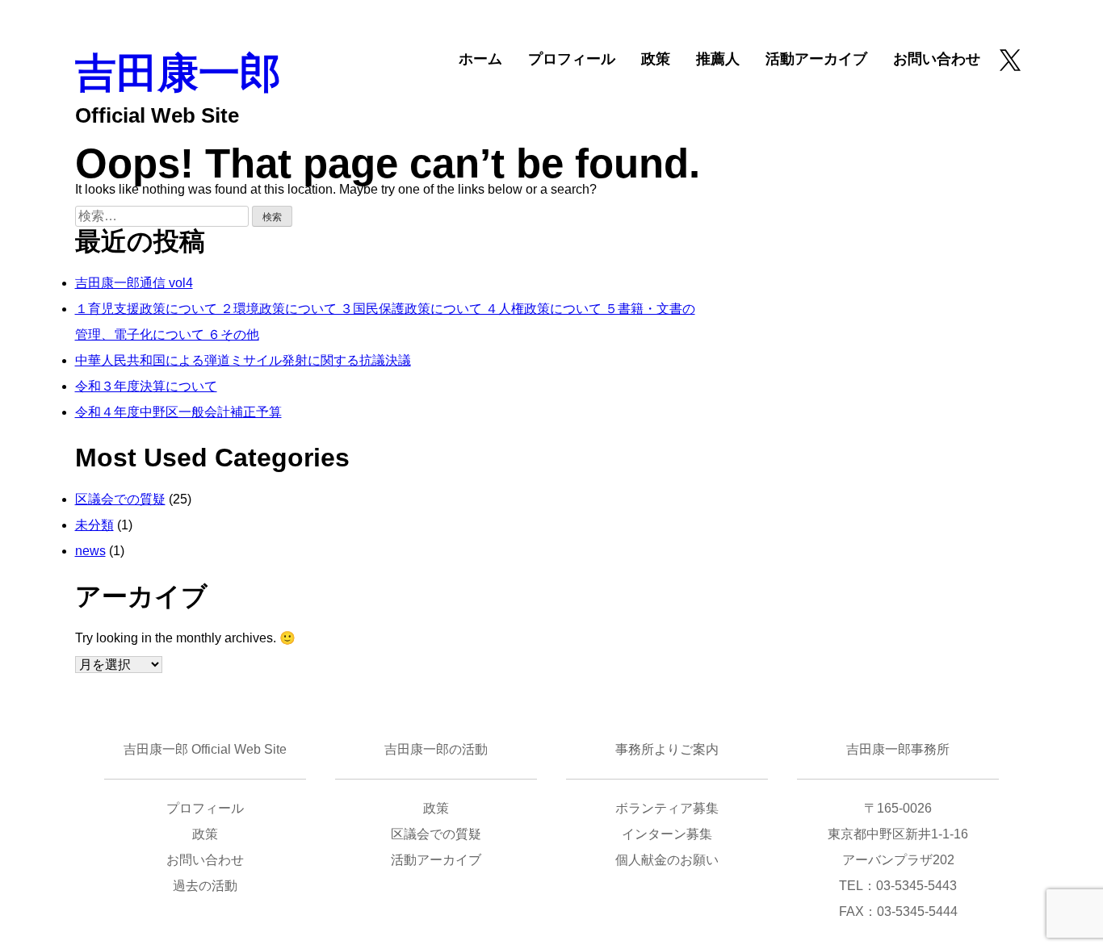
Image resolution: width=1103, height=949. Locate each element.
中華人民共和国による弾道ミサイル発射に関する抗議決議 (243, 360)
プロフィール (571, 59)
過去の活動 (205, 886)
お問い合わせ (936, 59)
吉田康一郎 (178, 73)
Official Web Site (157, 115)
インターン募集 (667, 834)
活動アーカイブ (816, 59)
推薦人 (718, 59)
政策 (655, 59)
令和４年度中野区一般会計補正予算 (178, 412)
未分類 (94, 525)
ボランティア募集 (667, 808)
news (90, 551)
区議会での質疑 (120, 499)
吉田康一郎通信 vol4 (134, 283)
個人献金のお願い (667, 860)
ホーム (480, 59)
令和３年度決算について (146, 386)
